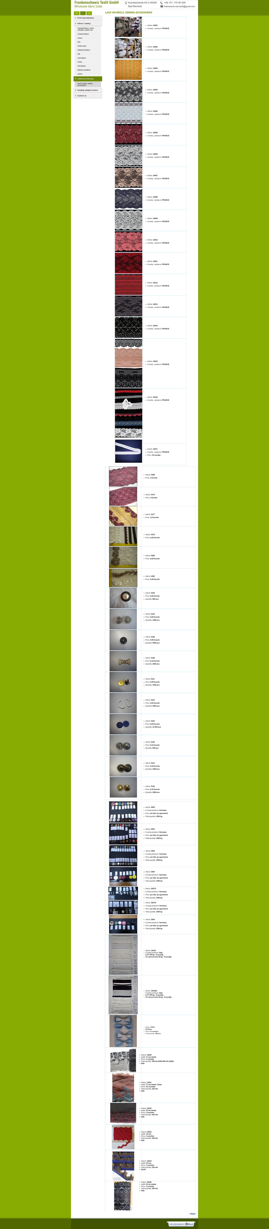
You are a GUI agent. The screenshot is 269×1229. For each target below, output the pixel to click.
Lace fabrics (82, 58)
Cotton (80, 62)
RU (77, 13)
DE (89, 13)
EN (83, 13)
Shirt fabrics (82, 66)
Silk (79, 54)
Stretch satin (82, 46)
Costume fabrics (83, 34)
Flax (79, 42)
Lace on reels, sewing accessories (85, 84)
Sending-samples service (87, 90)
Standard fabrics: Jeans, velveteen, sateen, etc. (86, 29)
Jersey (80, 38)
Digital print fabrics (84, 50)
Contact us (81, 96)
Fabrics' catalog (83, 23)
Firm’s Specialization (85, 18)
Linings (80, 74)
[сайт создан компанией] (181, 1226)
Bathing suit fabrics (84, 70)
